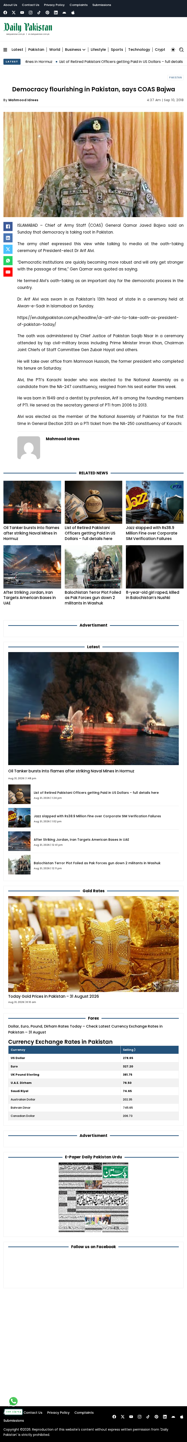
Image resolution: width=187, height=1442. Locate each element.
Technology (139, 49)
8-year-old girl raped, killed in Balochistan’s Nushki (152, 595)
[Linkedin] (56, 12)
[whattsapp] (13, 1401)
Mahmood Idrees (23, 100)
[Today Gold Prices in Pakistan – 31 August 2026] (93, 943)
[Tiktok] (39, 12)
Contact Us (30, 5)
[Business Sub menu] (84, 49)
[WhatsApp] (8, 260)
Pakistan (36, 49)
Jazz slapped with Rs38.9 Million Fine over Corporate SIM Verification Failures (151, 533)
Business (73, 49)
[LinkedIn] (8, 237)
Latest (17, 49)
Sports (117, 49)
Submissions (101, 5)
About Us (10, 5)
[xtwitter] (14, 12)
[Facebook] (5, 12)
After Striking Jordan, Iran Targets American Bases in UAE (29, 598)
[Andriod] (64, 12)
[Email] (8, 272)
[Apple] (73, 12)
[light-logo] (29, 29)
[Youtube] (22, 12)
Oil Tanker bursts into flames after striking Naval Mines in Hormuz (31, 533)
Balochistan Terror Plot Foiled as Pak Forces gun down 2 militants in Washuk (93, 598)
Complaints (79, 5)
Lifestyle (98, 49)
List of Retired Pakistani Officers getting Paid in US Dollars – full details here (88, 61)
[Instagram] (30, 12)
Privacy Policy (54, 5)
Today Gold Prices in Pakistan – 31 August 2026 (53, 996)
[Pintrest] (47, 12)
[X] (8, 249)
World (54, 49)
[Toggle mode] (173, 49)
